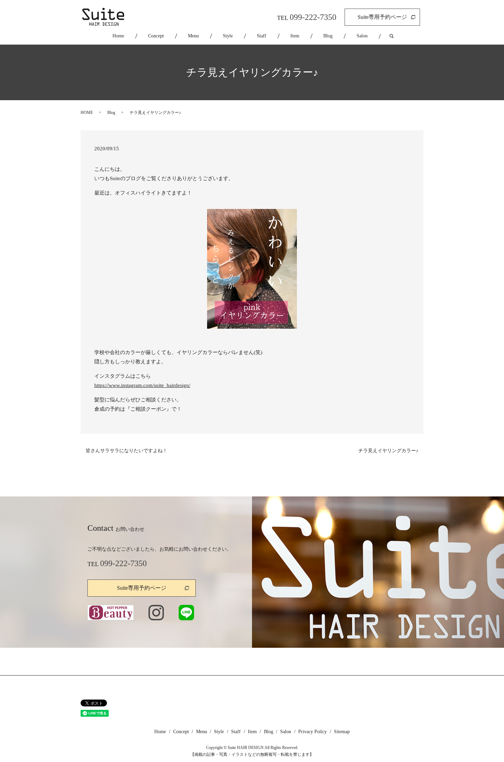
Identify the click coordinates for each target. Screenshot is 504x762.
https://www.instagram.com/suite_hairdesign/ (142, 385)
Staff (261, 35)
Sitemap (342, 731)
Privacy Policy (312, 731)
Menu (193, 35)
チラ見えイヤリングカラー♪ (388, 450)
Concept (156, 35)
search (398, 36)
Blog (328, 35)
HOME (87, 112)
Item (294, 35)
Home (118, 35)
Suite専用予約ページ (382, 17)
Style (228, 35)
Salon (362, 35)
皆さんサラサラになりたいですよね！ (126, 450)
